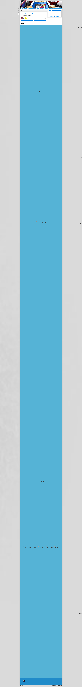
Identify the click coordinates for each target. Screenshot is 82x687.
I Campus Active (52, 8)
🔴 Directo (35, 8)
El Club (21, 8)
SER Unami (28, 8)
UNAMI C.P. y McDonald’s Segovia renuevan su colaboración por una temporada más (54, 12)
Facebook (18, 8)
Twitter (18, 10)
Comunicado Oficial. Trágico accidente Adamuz (54, 16)
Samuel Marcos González (58, 685)
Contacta (48, 8)
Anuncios (32, 8)
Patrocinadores (40, 8)
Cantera (44, 8)
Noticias (24, 8)
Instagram (18, 14)
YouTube (18, 12)
